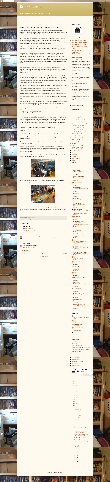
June (76, 422)
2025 (74, 383)
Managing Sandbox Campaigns (41, 20)
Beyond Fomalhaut (77, 209)
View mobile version (43, 256)
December (77, 409)
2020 (74, 393)
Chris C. (25, 235)
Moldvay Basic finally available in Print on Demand (80, 295)
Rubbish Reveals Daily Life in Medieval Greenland (79, 172)
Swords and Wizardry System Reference (80, 116)
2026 (74, 381)
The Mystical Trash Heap (79, 304)
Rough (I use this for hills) (77, 158)
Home (20, 20)
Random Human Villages (77, 135)
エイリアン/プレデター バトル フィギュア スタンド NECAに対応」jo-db (81, 224)
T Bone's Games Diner (78, 221)
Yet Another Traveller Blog (79, 277)
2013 (74, 408)
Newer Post (22, 253)
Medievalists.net (76, 170)
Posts (85, 372)
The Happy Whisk (77, 246)
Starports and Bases (77, 279)
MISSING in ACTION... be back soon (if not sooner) (80, 248)
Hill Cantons (76, 282)
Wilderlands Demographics (77, 133)
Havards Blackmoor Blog (78, 234)
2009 (74, 461)
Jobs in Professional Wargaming (79, 253)
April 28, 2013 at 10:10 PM (29, 230)
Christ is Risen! (76, 300)
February (77, 451)
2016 (74, 401)
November (77, 411)
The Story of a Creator (79, 439)
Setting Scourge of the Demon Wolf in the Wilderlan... (81, 442)
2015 (74, 403)
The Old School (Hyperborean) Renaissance (79, 284)
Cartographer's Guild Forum (78, 118)
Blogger (60, 472)
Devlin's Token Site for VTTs (78, 126)
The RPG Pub (75, 363)
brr (74, 332)
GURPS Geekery (75, 143)
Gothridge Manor (77, 288)
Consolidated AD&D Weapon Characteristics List (79, 306)
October (76, 413)
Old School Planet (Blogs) (77, 50)
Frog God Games (75, 365)
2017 (74, 399)
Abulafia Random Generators (78, 139)
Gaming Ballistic (77, 266)
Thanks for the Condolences (80, 437)
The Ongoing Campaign (78, 273)
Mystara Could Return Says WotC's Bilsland (80, 235)
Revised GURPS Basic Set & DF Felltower (79, 205)
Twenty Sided (76, 198)
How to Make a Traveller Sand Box (79, 42)
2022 (74, 389)
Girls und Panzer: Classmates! (79, 199)
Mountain (74, 156)
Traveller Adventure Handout (78, 129)
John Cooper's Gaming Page (78, 150)
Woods (73, 152)
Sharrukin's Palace (77, 324)
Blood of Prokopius (77, 299)
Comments (86, 374)
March (76, 449)
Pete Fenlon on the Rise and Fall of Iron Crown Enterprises (80, 242)
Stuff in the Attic (28, 20)
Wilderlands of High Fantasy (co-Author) (80, 349)
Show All (88, 310)
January (76, 453)
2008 (74, 463)
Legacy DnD (30, 219)
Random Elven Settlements (77, 137)
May (76, 424)
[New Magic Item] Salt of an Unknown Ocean (81, 318)
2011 (74, 457)
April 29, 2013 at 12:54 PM (29, 239)
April (76, 426)
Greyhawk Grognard (78, 229)
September (77, 415)
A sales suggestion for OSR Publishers (80, 445)
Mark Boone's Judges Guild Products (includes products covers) (79, 146)
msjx (74, 321)
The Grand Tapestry (77, 182)
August (76, 418)
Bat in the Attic (31, 7)
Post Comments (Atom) (31, 260)
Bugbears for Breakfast (78, 176)
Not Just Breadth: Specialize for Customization (79, 268)
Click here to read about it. (77, 105)
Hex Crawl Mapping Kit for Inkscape (79, 46)
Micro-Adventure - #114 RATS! (79, 290)
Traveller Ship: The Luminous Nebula (80, 132)
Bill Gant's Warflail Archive (77, 164)
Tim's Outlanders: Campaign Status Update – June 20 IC (80, 178)
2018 (74, 397)
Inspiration (25, 219)
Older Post (64, 253)
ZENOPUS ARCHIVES (78, 293)
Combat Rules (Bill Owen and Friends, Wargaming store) (81, 52)
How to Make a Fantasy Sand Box (79, 40)
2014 (74, 406)
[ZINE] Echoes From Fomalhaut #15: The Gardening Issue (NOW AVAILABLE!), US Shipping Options (80, 212)
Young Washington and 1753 (79, 322)
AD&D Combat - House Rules (79, 274)
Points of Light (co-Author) (77, 345)
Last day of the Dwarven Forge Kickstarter (80, 428)
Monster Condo (76, 195)
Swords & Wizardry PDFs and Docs (79, 44)
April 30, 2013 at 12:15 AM (29, 247)
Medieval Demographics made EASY (79, 124)
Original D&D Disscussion (77, 361)
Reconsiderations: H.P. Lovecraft (80, 218)
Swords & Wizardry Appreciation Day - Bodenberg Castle (81, 435)
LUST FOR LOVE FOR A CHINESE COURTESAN (80, 189)
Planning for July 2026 (77, 325)
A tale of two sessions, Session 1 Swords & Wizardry (81, 431)
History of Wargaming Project (80, 252)
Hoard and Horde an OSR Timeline (79, 112)
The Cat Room (76, 263)
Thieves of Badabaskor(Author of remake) (81, 347)
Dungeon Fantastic (77, 203)
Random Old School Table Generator (79, 127)
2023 (74, 387)
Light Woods (74, 154)
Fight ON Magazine (76, 357)
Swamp (73, 160)
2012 (74, 455)
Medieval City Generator (77, 141)
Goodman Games (75, 359)
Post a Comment (25, 250)
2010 (74, 459)
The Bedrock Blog (77, 187)
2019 (74, 395)
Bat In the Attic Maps (76, 351)
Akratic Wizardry (77, 240)
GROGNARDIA (77, 217)
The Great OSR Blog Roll (77, 114)
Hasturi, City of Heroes (78, 258)
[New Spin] (75, 184)
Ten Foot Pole (76, 193)
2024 (74, 385)
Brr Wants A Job (76, 334)
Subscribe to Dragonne (77, 230)
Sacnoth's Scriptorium (78, 262)
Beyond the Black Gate (78, 257)
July (76, 420)
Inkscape (73, 48)
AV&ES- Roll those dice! (78, 316)
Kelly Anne (25, 243)
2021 (74, 391)
